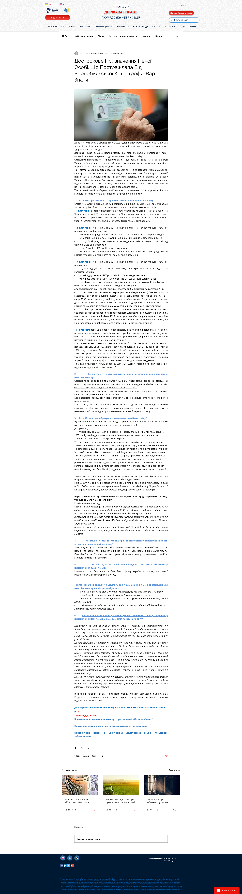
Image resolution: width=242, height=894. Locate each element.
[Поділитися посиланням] (94, 748)
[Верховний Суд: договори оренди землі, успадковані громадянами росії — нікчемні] (121, 785)
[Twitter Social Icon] (68, 865)
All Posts (66, 36)
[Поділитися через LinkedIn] (88, 748)
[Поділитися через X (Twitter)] (82, 748)
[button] (177, 36)
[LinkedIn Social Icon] (65, 865)
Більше (159, 36)
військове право (84, 36)
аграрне (146, 36)
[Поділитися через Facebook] (75, 748)
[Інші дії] (166, 53)
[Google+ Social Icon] (72, 865)
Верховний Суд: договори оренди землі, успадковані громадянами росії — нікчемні (120, 801)
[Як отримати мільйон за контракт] (80, 785)
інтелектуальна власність (123, 36)
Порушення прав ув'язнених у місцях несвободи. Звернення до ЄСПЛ (161, 801)
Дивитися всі (174, 770)
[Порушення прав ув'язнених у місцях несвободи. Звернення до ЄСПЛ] (162, 785)
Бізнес (101, 36)
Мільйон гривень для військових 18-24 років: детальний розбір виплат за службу (78, 801)
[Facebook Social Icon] (61, 865)
